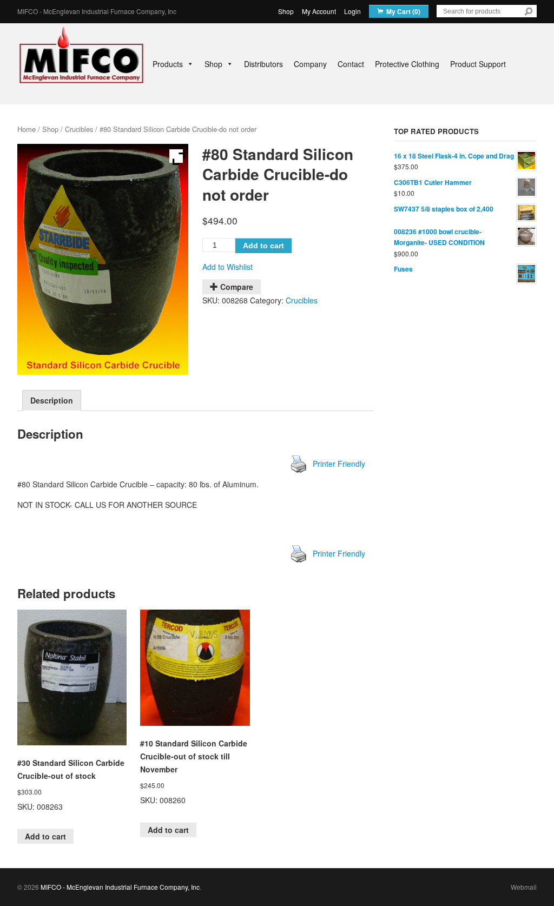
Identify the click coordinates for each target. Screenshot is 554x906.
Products (168, 63)
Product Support (478, 63)
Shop (286, 11)
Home (26, 129)
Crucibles (79, 129)
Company (310, 63)
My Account (319, 11)
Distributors (263, 63)
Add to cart (263, 245)
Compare (236, 286)
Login (352, 11)
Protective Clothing (407, 63)
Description (51, 400)
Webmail (524, 886)
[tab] (51, 401)
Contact (351, 63)
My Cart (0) (403, 11)
